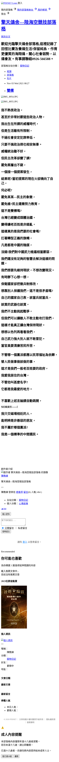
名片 (9, 78)
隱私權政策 (50, 719)
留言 (25, 492)
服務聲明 (30, 722)
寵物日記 (24, 66)
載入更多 (6, 514)
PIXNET (13, 719)
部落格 (10, 75)
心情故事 (23, 503)
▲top (3, 508)
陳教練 (4, 476)
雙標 (10, 90)
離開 (16, 756)
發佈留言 (6, 531)
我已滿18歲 (7, 756)
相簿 (9, 71)
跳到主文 (5, 36)
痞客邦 (19, 492)
